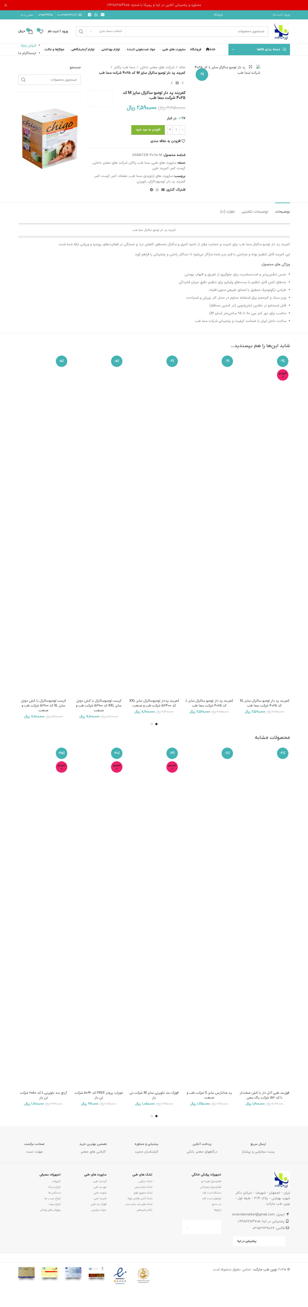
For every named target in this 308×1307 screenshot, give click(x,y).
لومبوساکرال (156, 181)
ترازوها (217, 1210)
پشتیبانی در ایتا (246, 1241)
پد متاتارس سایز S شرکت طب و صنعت (209, 1095)
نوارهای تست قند (211, 1198)
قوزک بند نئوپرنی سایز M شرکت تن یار (154, 1095)
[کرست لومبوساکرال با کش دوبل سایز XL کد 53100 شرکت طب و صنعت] (43, 525)
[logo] (120, 1276)
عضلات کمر (119, 176)
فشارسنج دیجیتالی (210, 1187)
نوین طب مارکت (265, 1269)
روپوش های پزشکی (50, 1210)
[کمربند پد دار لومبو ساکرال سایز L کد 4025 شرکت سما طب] (209, 525)
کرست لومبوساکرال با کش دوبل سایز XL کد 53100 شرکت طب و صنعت (43, 705)
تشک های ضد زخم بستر (138, 1204)
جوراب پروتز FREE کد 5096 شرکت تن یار (99, 1095)
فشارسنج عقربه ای (211, 1181)
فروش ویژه (28, 45)
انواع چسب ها (52, 1198)
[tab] (282, 209)
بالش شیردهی (144, 1210)
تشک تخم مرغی (143, 1187)
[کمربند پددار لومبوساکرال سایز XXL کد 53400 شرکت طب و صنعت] (154, 525)
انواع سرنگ (54, 1187)
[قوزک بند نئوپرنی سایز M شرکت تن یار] (154, 917)
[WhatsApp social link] (96, 14)
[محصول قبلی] (182, 83)
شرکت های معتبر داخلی (157, 67)
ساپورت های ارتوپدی (158, 176)
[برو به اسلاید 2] (152, 724)
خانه (182, 67)
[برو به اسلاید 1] (156, 724)
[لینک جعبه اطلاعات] (258, 1144)
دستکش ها (54, 1193)
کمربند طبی (160, 168)
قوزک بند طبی (98, 1204)
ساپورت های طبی (164, 163)
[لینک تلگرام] (89, 14)
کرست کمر (178, 168)
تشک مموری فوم (143, 1193)
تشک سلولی (145, 1181)
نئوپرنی (142, 181)
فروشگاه (218, 15)
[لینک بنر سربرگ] (154, 5)
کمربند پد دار (176, 181)
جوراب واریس (98, 1210)
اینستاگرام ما (27, 53)
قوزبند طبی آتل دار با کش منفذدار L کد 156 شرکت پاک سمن (264, 1095)
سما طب (135, 176)
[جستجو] (81, 31)
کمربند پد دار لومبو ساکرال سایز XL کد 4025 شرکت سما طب (264, 703)
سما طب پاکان (124, 67)
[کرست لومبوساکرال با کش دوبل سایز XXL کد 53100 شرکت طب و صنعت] (98, 525)
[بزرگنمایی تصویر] (250, 66)
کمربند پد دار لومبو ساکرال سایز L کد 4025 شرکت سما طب (209, 703)
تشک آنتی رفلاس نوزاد (139, 1198)
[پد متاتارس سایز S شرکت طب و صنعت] (209, 917)
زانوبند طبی (100, 1193)
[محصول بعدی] (171, 83)
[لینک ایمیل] (102, 14)
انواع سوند (55, 1204)
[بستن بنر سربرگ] (5, 5)
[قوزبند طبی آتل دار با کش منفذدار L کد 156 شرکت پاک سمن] (264, 917)
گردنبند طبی (99, 1181)
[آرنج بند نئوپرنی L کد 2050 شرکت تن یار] (43, 917)
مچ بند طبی (99, 1187)
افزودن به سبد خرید (148, 129)
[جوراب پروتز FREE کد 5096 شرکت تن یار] (98, 917)
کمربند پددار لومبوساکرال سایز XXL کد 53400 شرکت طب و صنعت (154, 703)
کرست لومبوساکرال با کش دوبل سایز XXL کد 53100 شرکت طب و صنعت (99, 705)
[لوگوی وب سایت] (281, 31)
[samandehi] (143, 1275)
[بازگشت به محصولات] (177, 83)
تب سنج (216, 1204)
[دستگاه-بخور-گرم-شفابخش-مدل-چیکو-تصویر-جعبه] (49, 138)
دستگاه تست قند (211, 1193)
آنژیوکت (56, 1181)
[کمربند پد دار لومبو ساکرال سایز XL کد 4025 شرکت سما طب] (264, 525)
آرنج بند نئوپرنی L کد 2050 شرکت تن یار (43, 1095)
